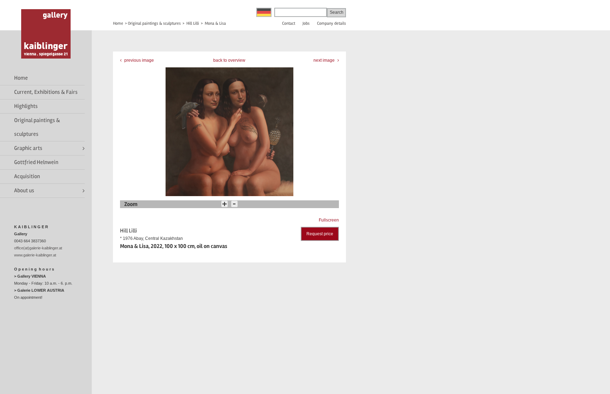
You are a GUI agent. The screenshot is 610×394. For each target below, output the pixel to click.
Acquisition (27, 176)
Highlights (26, 106)
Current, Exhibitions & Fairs (46, 92)
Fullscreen (329, 220)
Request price (319, 233)
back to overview (229, 60)
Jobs (306, 23)
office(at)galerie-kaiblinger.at (38, 248)
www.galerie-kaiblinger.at (35, 255)
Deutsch (264, 12)
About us (24, 190)
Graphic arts (28, 148)
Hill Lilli (192, 23)
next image (324, 60)
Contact (288, 23)
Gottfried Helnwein (36, 162)
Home (21, 77)
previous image (138, 60)
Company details (331, 23)
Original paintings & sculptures (37, 127)
